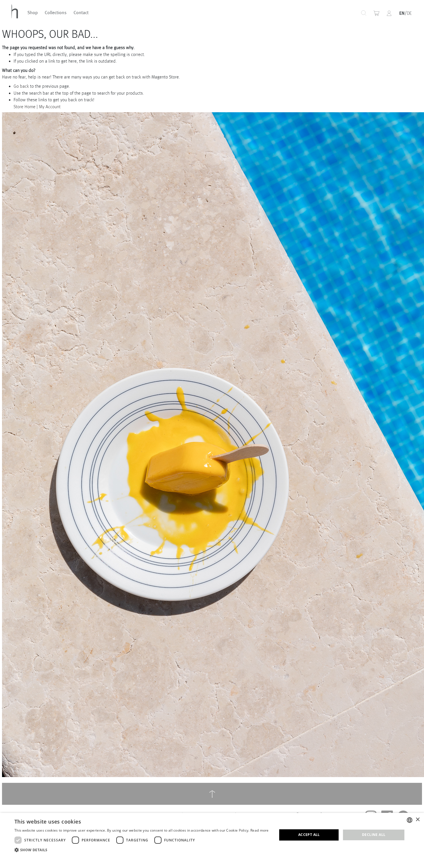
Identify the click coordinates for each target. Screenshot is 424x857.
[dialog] (212, 835)
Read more (259, 830)
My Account (50, 106)
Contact (81, 13)
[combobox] (343, 13)
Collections (56, 13)
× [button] (417, 819)
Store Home (24, 106)
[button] (389, 13)
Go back (21, 86)
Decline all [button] (373, 834)
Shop (32, 13)
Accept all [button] (309, 834)
